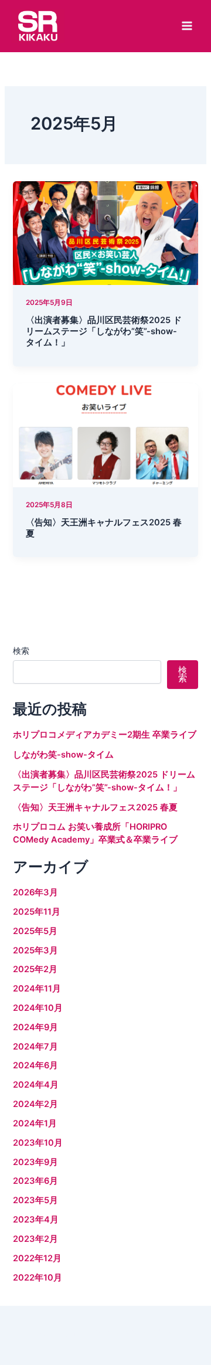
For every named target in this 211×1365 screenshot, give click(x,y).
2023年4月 (36, 1219)
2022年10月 (37, 1277)
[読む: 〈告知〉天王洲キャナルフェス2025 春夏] (105, 434)
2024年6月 (35, 1065)
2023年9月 (35, 1162)
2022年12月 (37, 1258)
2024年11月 (37, 988)
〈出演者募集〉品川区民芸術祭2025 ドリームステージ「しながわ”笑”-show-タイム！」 (104, 331)
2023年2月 (35, 1239)
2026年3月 (35, 892)
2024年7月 (35, 1046)
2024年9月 (35, 1027)
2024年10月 (38, 1008)
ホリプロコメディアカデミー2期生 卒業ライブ (104, 734)
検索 (21, 651)
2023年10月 (38, 1143)
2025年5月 (35, 931)
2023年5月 (35, 1200)
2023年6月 (35, 1181)
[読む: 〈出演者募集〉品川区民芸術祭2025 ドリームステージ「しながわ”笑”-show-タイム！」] (105, 232)
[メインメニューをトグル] (187, 25)
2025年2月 (35, 969)
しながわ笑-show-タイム (63, 754)
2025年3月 (35, 950)
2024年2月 (35, 1104)
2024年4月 (36, 1084)
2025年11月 (36, 911)
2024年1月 (35, 1123)
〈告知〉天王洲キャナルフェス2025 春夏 (95, 807)
